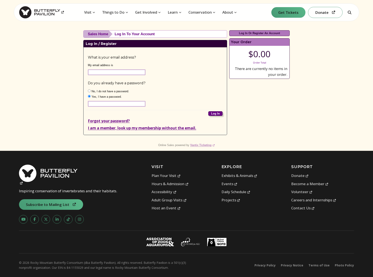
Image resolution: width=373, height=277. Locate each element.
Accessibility (164, 191)
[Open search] (349, 12)
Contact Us (303, 207)
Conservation (200, 12)
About (227, 12)
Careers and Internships (313, 199)
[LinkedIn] (57, 219)
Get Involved (146, 12)
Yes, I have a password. (106, 96)
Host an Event (166, 207)
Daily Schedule (235, 191)
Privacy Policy (265, 265)
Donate (300, 175)
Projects (230, 199)
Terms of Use (319, 265)
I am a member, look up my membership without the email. (142, 128)
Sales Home (98, 34)
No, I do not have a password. (110, 91)
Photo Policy (344, 265)
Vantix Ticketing (202, 145)
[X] (45, 219)
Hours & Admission (170, 183)
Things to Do (113, 12)
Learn (173, 12)
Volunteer (302, 191)
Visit (88, 12)
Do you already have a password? (116, 83)
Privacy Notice (292, 265)
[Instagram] (79, 219)
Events (229, 183)
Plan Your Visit (166, 175)
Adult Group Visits (169, 199)
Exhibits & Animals (239, 175)
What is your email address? (112, 57)
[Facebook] (34, 219)
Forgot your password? (109, 120)
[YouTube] (23, 219)
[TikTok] (68, 219)
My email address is (100, 65)
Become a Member (310, 183)
